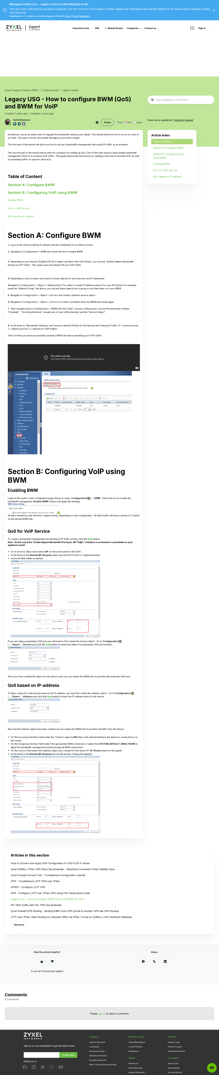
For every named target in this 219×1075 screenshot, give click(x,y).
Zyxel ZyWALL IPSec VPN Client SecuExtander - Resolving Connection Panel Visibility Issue (63, 869)
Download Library (97, 1051)
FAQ (97, 28)
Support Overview (97, 1042)
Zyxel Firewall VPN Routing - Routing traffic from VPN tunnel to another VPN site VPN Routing (65, 911)
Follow (107, 122)
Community (94, 1047)
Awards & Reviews (137, 1072)
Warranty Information (98, 1056)
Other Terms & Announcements (103, 1065)
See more (19, 924)
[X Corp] (154, 961)
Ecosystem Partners (176, 1051)
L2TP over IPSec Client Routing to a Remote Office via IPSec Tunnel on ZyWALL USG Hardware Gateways (71, 916)
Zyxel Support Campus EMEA (22, 90)
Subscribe (68, 1054)
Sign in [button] (201, 28)
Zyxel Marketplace (137, 1042)
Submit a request (183, 120)
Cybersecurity (50, 90)
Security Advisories (97, 1060)
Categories (133, 28)
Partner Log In (174, 1042)
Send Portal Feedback (77, 16)
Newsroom (133, 1063)
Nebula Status (115, 28)
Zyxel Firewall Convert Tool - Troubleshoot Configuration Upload (48, 875)
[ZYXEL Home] (33, 1035)
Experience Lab (81, 28)
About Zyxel (173, 1063)
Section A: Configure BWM (31, 185)
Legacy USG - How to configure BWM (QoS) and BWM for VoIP (47, 899)
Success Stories (175, 1072)
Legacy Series (70, 90)
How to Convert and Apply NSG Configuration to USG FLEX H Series (50, 863)
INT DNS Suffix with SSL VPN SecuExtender (36, 905)
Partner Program (175, 1047)
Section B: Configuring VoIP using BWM (42, 192)
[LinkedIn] (165, 961)
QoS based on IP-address (21, 216)
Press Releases (135, 1068)
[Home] (23, 28)
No (52, 961)
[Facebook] (143, 961)
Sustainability (174, 1068)
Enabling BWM (15, 200)
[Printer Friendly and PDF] (128, 122)
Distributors (134, 1051)
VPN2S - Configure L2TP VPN (28, 887)
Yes (41, 961)
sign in (101, 1013)
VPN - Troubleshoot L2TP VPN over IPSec (35, 881)
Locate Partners (135, 1047)
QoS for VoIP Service (18, 208)
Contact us (150, 28)
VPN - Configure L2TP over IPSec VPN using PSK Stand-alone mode (50, 893)
